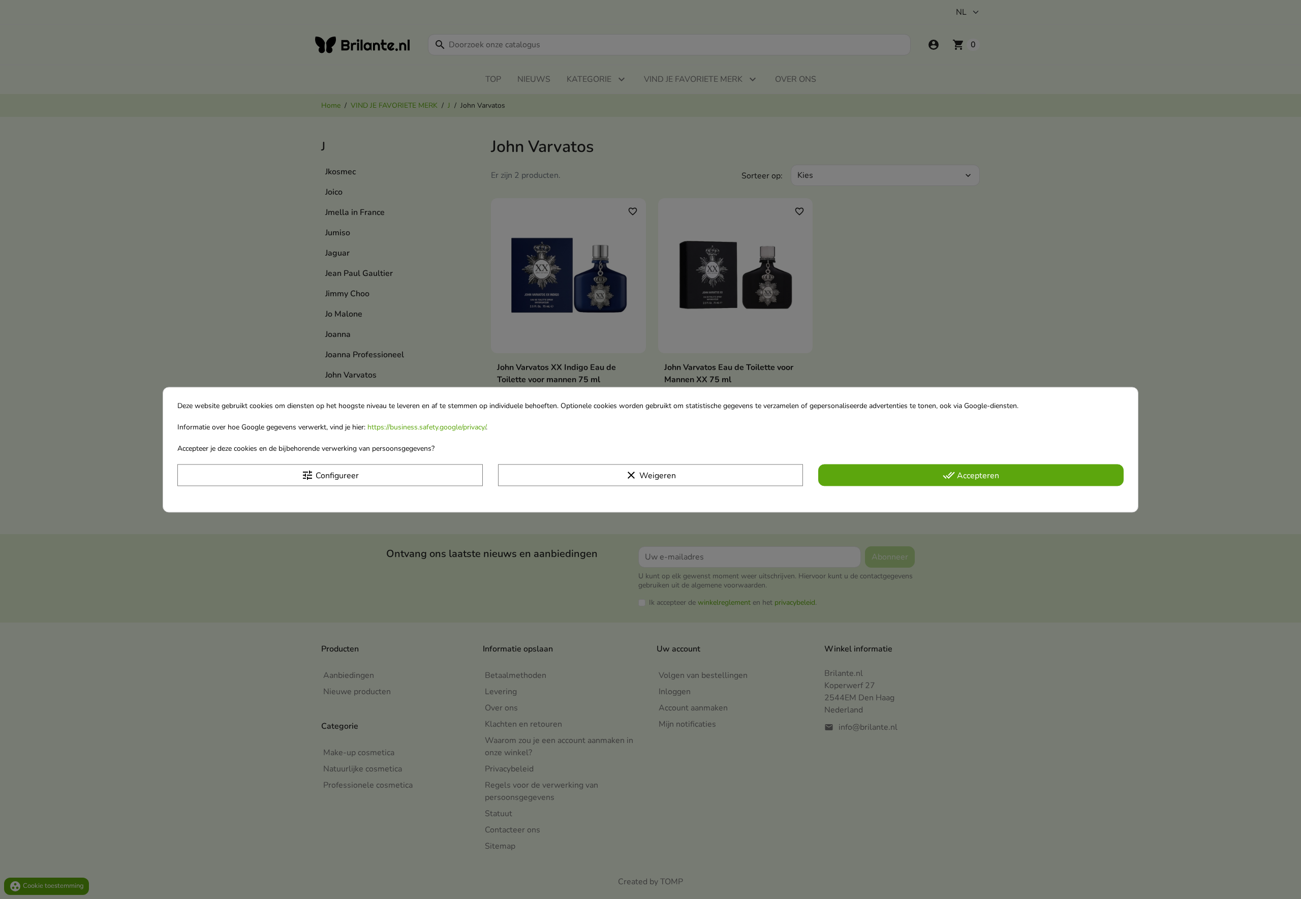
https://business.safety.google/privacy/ (426, 427)
